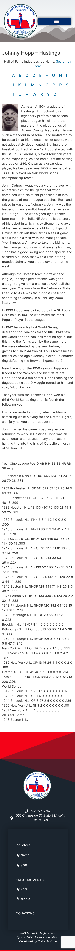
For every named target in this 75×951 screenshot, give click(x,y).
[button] (56, 21)
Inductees (23, 845)
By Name (22, 855)
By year (21, 865)
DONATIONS (25, 913)
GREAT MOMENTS (30, 880)
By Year (21, 889)
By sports (23, 898)
